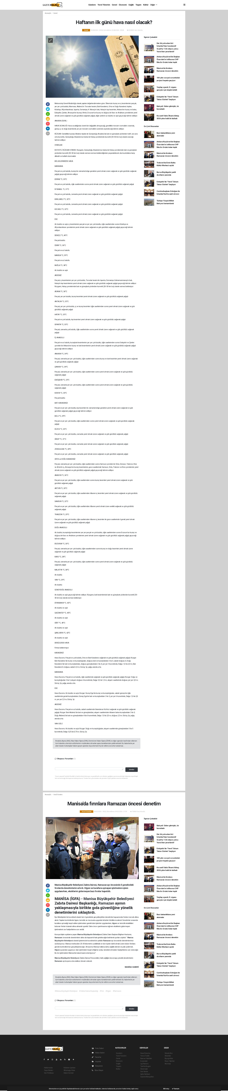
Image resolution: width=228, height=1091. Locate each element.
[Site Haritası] (70, 1059)
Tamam (176, 1089)
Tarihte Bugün (145, 1066)
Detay (167, 1089)
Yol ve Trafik (144, 1056)
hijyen (115, 923)
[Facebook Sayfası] (45, 1059)
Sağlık (131, 5)
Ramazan (106, 903)
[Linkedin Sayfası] (61, 1059)
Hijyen (57, 950)
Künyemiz (99, 1066)
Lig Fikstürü (144, 1064)
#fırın (102, 991)
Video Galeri (99, 1053)
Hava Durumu (145, 1053)
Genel (114, 5)
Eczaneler (144, 1061)
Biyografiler (169, 1058)
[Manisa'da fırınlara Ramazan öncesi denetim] (92, 848)
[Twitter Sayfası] (49, 1059)
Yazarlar (98, 1057)
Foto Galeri (99, 1048)
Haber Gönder (69, 1073)
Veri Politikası (49, 1073)
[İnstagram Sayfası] (53, 1059)
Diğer (153, 5)
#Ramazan (117, 991)
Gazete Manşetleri (147, 1077)
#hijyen (108, 991)
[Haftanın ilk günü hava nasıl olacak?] (92, 66)
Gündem (92, 5)
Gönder (131, 769)
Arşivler (98, 1061)
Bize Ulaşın (98, 1070)
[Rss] (65, 1059)
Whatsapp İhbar (69, 1070)
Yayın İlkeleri (48, 1070)
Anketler (168, 1056)
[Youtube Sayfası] (57, 1059)
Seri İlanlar (144, 1071)
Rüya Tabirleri (170, 1061)
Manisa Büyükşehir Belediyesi (108, 898)
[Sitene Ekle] (74, 1059)
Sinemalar (144, 1069)
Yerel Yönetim (104, 5)
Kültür (146, 5)
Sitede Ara (168, 1053)
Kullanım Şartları (69, 1068)
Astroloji (168, 1064)
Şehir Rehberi (145, 1074)
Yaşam (138, 5)
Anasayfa (48, 13)
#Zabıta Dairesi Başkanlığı (88, 991)
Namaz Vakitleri (146, 1058)
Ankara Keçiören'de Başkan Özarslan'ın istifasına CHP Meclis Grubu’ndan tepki (168, 59)
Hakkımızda (48, 1068)
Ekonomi (123, 5)
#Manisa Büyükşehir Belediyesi (66, 991)
